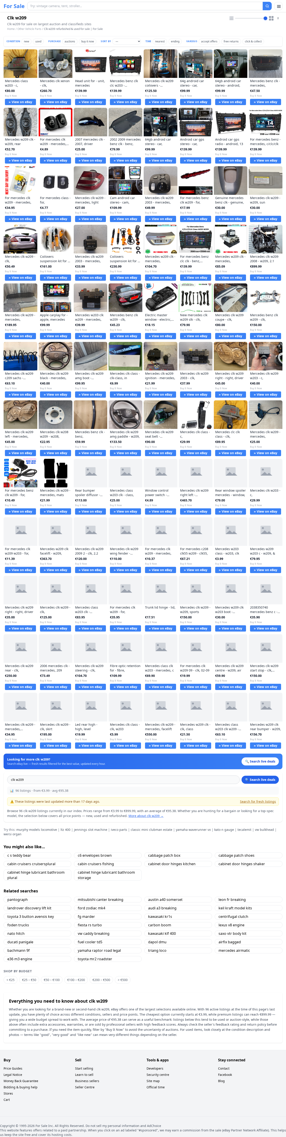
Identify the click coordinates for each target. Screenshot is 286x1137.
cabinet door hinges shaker (242, 863)
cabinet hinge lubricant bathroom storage (106, 875)
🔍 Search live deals (260, 779)
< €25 (10, 980)
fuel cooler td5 (90, 942)
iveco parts (119, 829)
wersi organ (12, 834)
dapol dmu (157, 942)
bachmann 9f (18, 950)
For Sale (14, 6)
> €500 (123, 980)
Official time (156, 1087)
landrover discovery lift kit (29, 908)
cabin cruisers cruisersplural (31, 863)
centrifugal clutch (233, 916)
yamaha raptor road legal (99, 950)
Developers (155, 1068)
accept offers (209, 41)
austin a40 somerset (165, 899)
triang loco (157, 950)
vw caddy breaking (93, 933)
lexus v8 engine (231, 925)
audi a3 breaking (162, 908)
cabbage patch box (164, 855)
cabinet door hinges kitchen (172, 863)
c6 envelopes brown (95, 855)
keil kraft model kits (235, 908)
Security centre (158, 1075)
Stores (8, 1093)
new (26, 41)
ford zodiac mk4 (91, 908)
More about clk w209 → (146, 816)
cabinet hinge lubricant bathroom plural (36, 875)
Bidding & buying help (21, 1087)
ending (175, 41)
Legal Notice (13, 1075)
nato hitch (16, 933)
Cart (7, 1100)
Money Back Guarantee (21, 1081)
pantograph (17, 899)
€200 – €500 (101, 980)
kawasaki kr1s (160, 916)
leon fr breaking (232, 899)
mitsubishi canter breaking (100, 899)
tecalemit (244, 829)
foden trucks (18, 925)
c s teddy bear (19, 855)
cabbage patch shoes (236, 855)
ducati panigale (20, 942)
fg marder (86, 916)
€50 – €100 (52, 980)
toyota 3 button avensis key (30, 916)
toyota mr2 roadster (95, 958)
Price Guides (13, 1068)
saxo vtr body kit (232, 933)
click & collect (253, 41)
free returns (231, 41)
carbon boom (159, 925)
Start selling (84, 1068)
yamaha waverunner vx (193, 829)
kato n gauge (224, 829)
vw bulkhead (264, 829)
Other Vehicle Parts (29, 29)
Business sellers (87, 1081)
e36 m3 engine (19, 958)
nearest (160, 41)
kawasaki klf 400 (162, 933)
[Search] (267, 6)
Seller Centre (85, 1087)
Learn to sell (84, 1075)
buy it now (87, 41)
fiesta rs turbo (90, 925)
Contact (223, 1068)
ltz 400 (65, 829)
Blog (221, 1081)
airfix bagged (230, 942)
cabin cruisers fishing (96, 863)
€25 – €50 (29, 980)
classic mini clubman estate (151, 829)
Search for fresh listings (258, 801)
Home (11, 29)
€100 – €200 (76, 980)
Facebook (225, 1075)
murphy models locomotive (36, 829)
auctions (70, 41)
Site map (153, 1081)
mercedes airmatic (234, 950)
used (38, 41)
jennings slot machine (90, 829)
